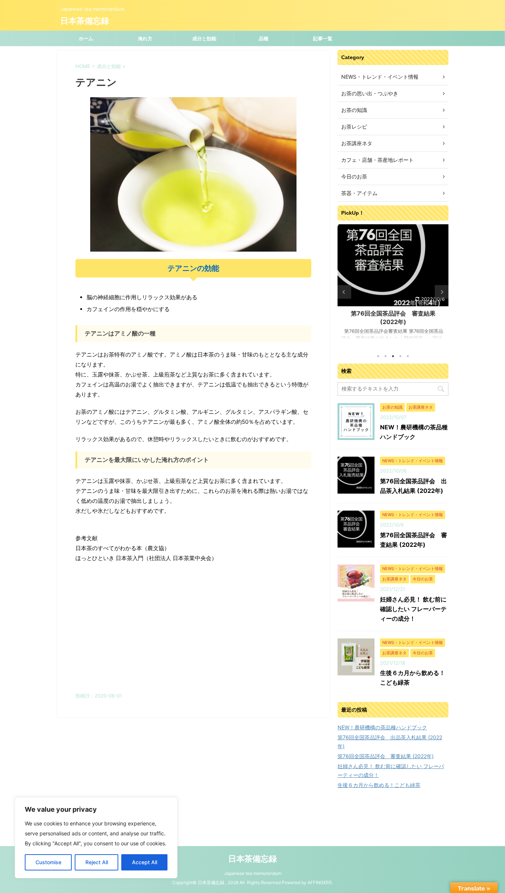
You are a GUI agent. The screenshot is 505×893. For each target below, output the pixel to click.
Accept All (144, 862)
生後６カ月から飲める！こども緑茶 (379, 785)
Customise (48, 862)
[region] (96, 837)
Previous (344, 292)
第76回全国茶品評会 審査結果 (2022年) (386, 756)
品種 (263, 38)
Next (441, 292)
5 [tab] (407, 356)
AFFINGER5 (320, 882)
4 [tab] (400, 356)
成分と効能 (204, 38)
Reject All (96, 862)
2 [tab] (385, 356)
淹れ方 (145, 38)
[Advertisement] (193, 629)
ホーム (86, 38)
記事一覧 (322, 38)
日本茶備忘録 (84, 20)
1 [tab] (378, 356)
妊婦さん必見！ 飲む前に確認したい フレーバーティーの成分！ (413, 609)
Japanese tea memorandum (252, 873)
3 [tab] (393, 356)
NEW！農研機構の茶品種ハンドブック (382, 727)
